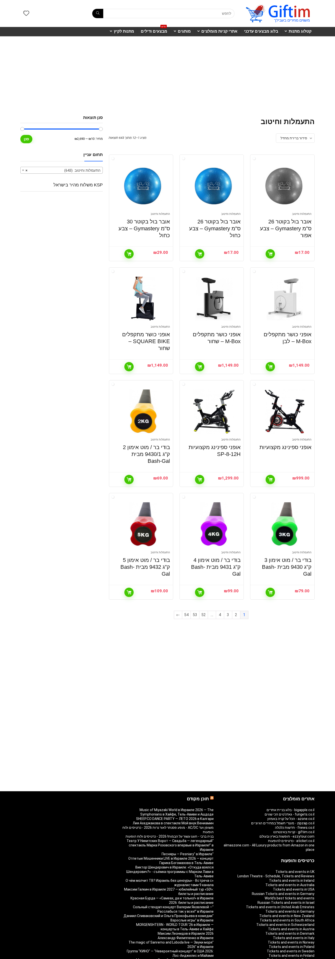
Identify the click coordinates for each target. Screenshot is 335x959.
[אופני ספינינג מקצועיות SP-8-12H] (214, 411)
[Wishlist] (26, 13)
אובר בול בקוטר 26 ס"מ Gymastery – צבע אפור (285, 228)
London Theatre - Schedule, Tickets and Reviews (275, 876)
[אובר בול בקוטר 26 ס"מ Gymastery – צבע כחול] (214, 186)
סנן (26, 139)
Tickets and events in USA (293, 889)
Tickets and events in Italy (293, 938)
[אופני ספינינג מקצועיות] (284, 411)
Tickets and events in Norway (291, 942)
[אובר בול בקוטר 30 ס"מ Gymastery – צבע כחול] (143, 186)
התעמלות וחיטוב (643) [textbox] (63, 170)
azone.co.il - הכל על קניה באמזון (290, 819)
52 (203, 614)
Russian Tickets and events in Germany (283, 894)
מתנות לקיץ (124, 31)
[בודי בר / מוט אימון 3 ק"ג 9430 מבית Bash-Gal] (284, 524)
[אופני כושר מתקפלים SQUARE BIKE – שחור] (143, 299)
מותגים (184, 31)
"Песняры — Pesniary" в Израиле (188, 854)
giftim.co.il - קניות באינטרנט (293, 832)
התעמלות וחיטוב (301, 214)
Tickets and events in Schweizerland (285, 925)
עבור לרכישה (270, 254)
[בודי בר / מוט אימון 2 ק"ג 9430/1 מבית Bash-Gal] (143, 411)
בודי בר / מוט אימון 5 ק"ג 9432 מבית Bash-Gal (145, 567)
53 (195, 614)
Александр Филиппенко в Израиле (186, 938)
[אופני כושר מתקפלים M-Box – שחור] (214, 299)
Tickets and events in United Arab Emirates (280, 907)
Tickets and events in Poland (291, 947)
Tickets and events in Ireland (291, 880)
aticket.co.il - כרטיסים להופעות (291, 841)
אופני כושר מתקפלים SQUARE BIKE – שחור (146, 341)
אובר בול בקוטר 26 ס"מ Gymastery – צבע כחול (215, 228)
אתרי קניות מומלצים (219, 31)
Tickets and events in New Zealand (286, 916)
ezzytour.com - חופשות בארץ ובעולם (286, 836)
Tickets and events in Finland (291, 956)
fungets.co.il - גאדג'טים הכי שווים (289, 814)
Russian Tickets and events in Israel (286, 903)
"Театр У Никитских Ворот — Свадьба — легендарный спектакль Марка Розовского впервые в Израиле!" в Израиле (170, 845)
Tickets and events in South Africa (287, 920)
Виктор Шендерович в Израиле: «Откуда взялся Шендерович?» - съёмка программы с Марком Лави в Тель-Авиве (170, 871)
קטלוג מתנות (300, 31)
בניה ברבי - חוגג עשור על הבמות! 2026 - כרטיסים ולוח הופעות (170, 836)
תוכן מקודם (198, 798)
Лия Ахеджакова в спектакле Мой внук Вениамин (173, 823)
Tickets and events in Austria (291, 929)
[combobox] (61, 170)
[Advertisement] (167, 73)
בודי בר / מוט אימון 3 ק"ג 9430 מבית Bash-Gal (286, 567)
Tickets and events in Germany (289, 911)
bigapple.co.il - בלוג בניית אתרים (290, 810)
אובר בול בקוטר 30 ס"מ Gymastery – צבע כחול (144, 228)
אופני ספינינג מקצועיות (285, 447)
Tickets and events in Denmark (289, 933)
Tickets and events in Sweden (290, 951)
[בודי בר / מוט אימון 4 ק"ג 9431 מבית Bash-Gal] (214, 524)
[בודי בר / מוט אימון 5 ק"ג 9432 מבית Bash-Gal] (143, 524)
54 (186, 614)
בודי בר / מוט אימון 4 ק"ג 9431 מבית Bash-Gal (216, 567)
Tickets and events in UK (294, 872)
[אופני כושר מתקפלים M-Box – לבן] (284, 299)
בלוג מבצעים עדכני (261, 31)
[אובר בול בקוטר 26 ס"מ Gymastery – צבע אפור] (284, 186)
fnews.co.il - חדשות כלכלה (294, 827)
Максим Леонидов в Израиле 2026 (186, 933)
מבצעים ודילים (154, 30)
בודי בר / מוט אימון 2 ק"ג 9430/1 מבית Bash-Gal (146, 454)
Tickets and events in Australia (289, 885)
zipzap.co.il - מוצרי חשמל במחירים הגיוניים (282, 823)
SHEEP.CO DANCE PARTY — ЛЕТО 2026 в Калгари (175, 819)
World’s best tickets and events (289, 898)
